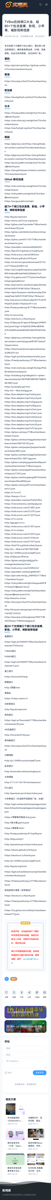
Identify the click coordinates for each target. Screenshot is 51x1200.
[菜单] (46, 4)
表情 (9, 1073)
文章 (31, 36)
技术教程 (25, 36)
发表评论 (40, 1072)
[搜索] (40, 4)
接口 (14, 979)
